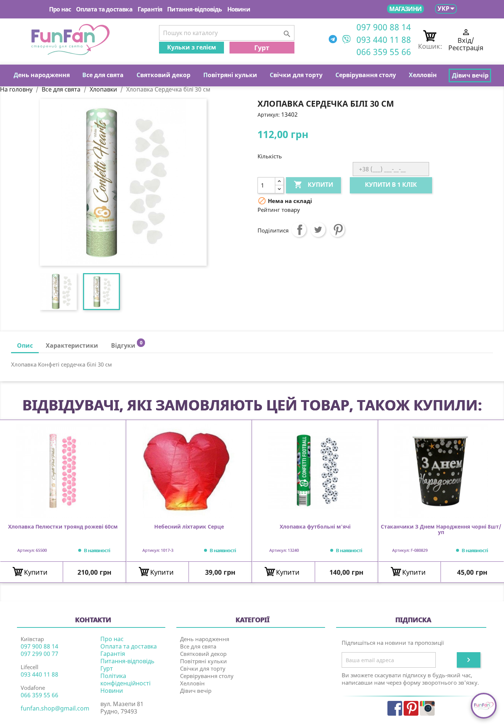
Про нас (60, 9)
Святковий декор (203, 653)
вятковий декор (163, 75)
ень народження (42, 75)
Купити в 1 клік (391, 184)
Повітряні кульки (203, 661)
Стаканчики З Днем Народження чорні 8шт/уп (441, 530)
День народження (204, 639)
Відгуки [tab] (126, 345)
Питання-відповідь (194, 9)
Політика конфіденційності (125, 679)
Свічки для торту (202, 668)
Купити (313, 184)
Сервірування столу (207, 675)
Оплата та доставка (104, 9)
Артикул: (269, 114)
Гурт (261, 47)
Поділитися (298, 229)
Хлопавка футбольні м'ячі (315, 527)
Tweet (318, 229)
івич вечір (470, 75)
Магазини (405, 9)
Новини (238, 9)
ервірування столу (365, 75)
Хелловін (192, 683)
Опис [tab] (25, 345)
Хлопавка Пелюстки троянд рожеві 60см (63, 527)
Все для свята (198, 646)
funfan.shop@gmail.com (55, 708)
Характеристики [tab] (72, 345)
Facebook (394, 708)
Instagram (427, 708)
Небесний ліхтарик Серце (189, 527)
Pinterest (337, 229)
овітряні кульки (230, 75)
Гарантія (150, 9)
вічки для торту (296, 75)
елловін (423, 75)
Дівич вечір (195, 690)
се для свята (103, 75)
